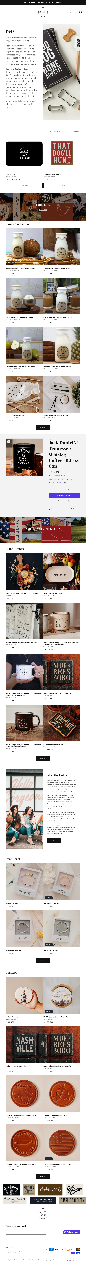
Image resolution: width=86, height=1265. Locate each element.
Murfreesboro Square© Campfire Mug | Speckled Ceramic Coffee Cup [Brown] (23, 745)
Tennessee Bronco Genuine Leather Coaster (22, 1115)
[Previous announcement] (4, 2)
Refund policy (36, 1260)
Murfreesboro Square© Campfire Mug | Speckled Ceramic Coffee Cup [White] (23, 694)
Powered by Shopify (24, 1260)
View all (43, 428)
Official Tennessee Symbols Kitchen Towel (21, 642)
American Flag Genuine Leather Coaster (58, 1164)
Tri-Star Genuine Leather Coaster (55, 1115)
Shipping (51, 475)
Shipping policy (69, 1260)
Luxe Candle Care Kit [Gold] (16, 415)
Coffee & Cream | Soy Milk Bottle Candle (58, 317)
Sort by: (48, 131)
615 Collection (14, 1260)
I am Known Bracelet (13, 950)
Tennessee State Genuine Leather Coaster (21, 1164)
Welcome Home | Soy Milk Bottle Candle (57, 366)
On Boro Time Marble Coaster (16, 1017)
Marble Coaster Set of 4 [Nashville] (56, 1017)
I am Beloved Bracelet (14, 903)
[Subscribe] (43, 1232)
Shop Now (43, 209)
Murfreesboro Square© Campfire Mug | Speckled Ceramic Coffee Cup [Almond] (61, 643)
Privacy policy (47, 1260)
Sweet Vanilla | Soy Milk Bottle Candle (19, 317)
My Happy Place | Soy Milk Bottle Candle (20, 268)
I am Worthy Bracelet (51, 903)
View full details (72, 509)
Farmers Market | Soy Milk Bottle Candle (20, 366)
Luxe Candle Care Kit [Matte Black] (56, 415)
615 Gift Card (10, 174)
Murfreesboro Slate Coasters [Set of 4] (57, 693)
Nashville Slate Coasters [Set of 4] (18, 1066)
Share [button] (53, 509)
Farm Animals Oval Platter (53, 593)
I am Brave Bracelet (50, 950)
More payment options (64, 501)
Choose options (24, 185)
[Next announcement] (81, 2)
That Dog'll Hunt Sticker (52, 174)
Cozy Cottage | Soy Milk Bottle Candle (57, 268)
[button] (4, 12)
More (54, 841)
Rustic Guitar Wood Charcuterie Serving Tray (22, 593)
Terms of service (57, 1260)
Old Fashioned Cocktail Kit (53, 744)
